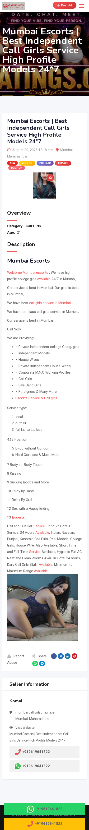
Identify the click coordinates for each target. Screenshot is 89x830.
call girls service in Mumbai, (49, 303)
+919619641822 (36, 766)
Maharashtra (17, 156)
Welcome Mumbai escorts (27, 272)
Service (39, 526)
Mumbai (66, 150)
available (44, 279)
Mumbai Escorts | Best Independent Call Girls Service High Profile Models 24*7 (39, 737)
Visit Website (25, 727)
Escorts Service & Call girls (36, 398)
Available (42, 532)
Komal (16, 701)
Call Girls (33, 226)
